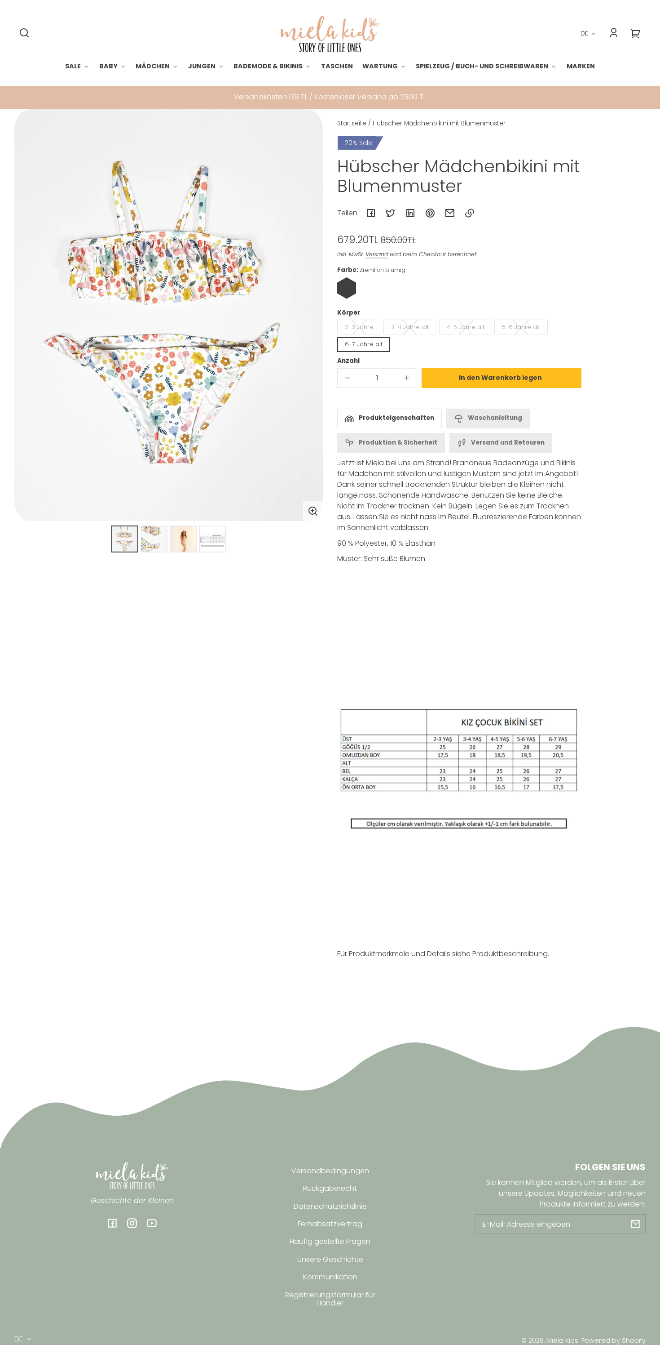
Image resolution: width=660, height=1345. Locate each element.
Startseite (351, 124)
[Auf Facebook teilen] (371, 213)
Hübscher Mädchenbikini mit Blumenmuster (439, 124)
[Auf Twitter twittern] (390, 213)
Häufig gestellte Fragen (330, 1241)
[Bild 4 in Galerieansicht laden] (212, 539)
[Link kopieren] (470, 213)
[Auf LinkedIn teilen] (410, 213)
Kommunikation (330, 1277)
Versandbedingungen (330, 1171)
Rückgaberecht (330, 1188)
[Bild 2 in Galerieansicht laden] (154, 539)
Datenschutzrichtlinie (330, 1206)
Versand (376, 254)
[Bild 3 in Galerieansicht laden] (183, 539)
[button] (24, 33)
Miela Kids (562, 1340)
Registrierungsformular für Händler (330, 1299)
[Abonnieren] (636, 1224)
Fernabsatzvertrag (330, 1224)
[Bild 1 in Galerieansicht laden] (124, 539)
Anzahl (348, 360)
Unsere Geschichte (330, 1259)
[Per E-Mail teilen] (450, 213)
